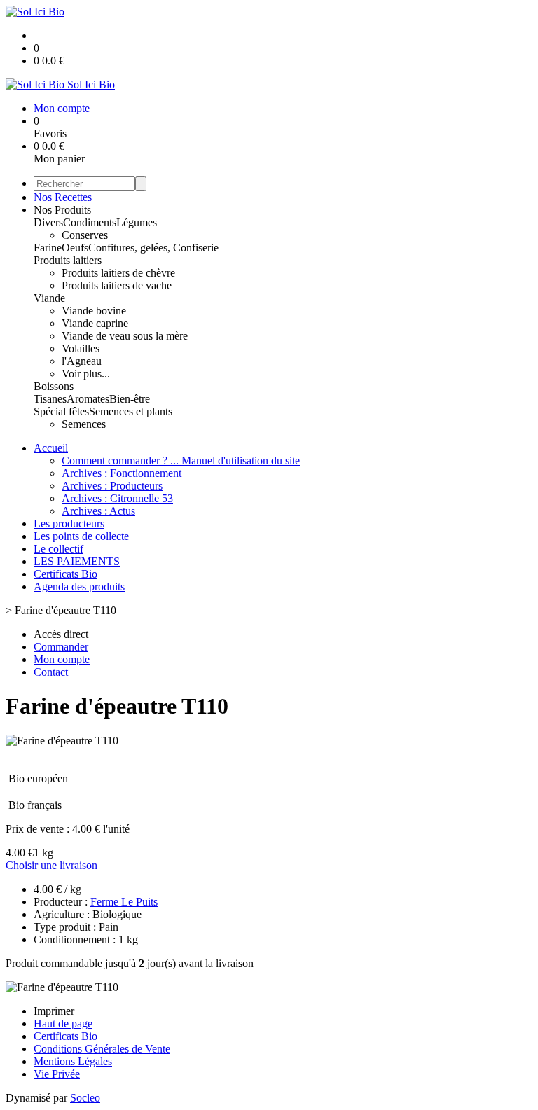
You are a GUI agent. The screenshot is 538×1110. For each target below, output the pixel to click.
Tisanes (50, 399)
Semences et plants (130, 411)
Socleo (85, 1098)
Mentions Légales (73, 1061)
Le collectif (58, 549)
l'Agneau (82, 361)
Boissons (54, 386)
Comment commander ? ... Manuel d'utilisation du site (181, 460)
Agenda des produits (79, 586)
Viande (49, 298)
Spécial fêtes (61, 411)
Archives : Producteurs (112, 486)
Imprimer (54, 1011)
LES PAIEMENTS (77, 561)
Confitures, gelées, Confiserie (153, 248)
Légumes (136, 222)
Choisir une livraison (51, 865)
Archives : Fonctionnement (121, 473)
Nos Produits (62, 210)
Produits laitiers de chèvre (118, 273)
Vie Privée (57, 1074)
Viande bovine (94, 311)
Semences (84, 424)
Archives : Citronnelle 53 (117, 498)
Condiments (89, 222)
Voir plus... (86, 374)
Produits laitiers (68, 260)
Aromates (88, 399)
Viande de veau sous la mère (125, 336)
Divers (48, 222)
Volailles (80, 348)
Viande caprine (95, 323)
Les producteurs (69, 523)
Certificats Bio (65, 574)
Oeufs (75, 248)
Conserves (85, 235)
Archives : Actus (98, 511)
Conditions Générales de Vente (102, 1049)
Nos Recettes (63, 197)
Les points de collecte (81, 536)
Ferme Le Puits (124, 902)
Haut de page (63, 1023)
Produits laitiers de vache (117, 285)
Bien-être (129, 399)
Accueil (51, 448)
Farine (48, 248)
